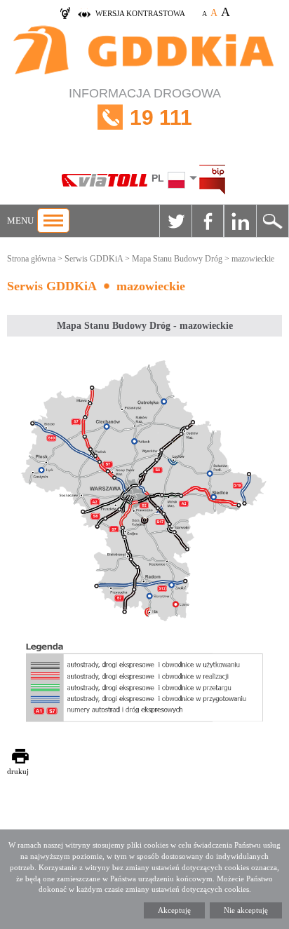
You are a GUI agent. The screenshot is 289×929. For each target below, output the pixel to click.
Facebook (207, 221)
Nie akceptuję (246, 910)
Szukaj (272, 221)
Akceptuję (174, 910)
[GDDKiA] (144, 51)
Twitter (175, 221)
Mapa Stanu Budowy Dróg (177, 259)
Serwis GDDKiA (94, 259)
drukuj (18, 771)
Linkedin (240, 221)
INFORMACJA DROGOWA (145, 107)
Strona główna (31, 259)
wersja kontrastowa (140, 13)
